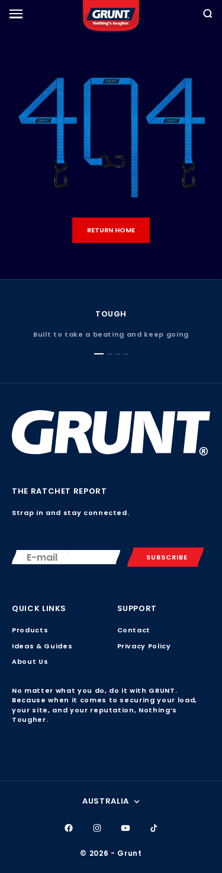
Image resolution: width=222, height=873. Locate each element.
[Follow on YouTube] (125, 828)
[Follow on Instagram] (97, 828)
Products (30, 630)
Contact (134, 630)
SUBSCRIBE (167, 557)
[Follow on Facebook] (68, 828)
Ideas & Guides (42, 646)
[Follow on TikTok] (154, 828)
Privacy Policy (144, 646)
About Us (30, 661)
